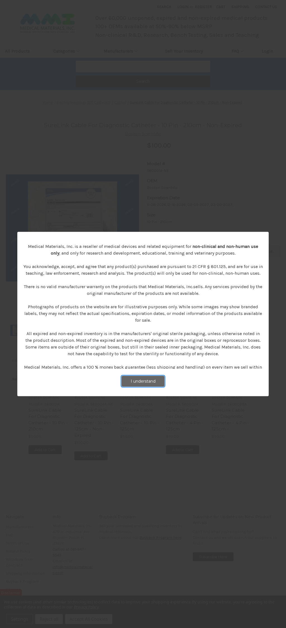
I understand (143, 381)
